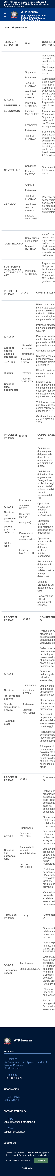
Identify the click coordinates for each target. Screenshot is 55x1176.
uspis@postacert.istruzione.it (19, 1122)
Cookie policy (27, 1168)
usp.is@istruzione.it (14, 1131)
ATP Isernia (35, 17)
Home (6, 27)
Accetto (41, 1160)
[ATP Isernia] (14, 14)
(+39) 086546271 (13, 1078)
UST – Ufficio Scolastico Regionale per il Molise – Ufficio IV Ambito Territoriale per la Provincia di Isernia (26, 4)
